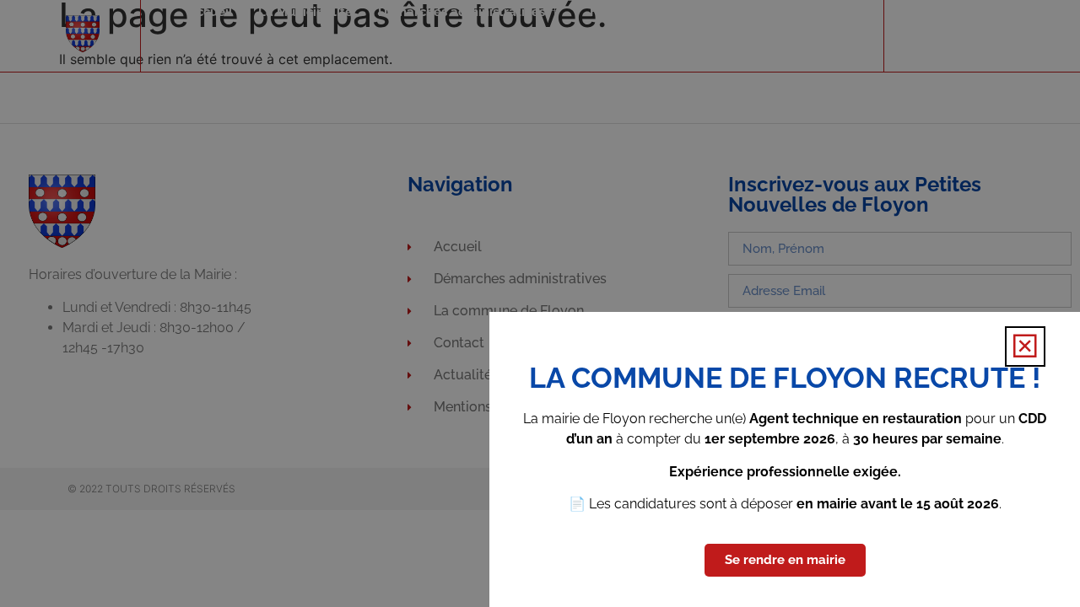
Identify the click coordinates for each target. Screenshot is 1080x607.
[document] (540, 303)
